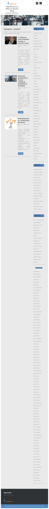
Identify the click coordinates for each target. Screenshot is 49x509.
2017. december (37, 427)
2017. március (37, 451)
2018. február (36, 421)
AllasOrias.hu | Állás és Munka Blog (11, 9)
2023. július (36, 292)
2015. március (37, 475)
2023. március (37, 300)
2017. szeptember (38, 435)
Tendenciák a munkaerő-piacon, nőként (38, 233)
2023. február (36, 303)
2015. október (37, 469)
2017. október (37, 432)
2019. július (36, 376)
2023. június (36, 295)
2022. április (36, 317)
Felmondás (36, 57)
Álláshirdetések (37, 41)
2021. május (36, 333)
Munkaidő (36, 105)
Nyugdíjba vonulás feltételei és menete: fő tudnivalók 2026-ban (39, 172)
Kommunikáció (37, 75)
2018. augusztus (37, 405)
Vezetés (35, 158)
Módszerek (36, 86)
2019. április (36, 384)
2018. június (36, 410)
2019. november (37, 365)
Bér (34, 51)
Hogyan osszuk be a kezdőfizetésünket (38, 249)
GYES (35, 65)
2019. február (36, 389)
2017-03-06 (21, 87)
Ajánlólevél (36, 38)
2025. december (37, 274)
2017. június (36, 443)
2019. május (36, 381)
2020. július (36, 343)
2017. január (36, 456)
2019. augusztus (37, 373)
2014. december (37, 480)
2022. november (37, 306)
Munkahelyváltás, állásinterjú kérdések (23, 120)
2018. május (36, 413)
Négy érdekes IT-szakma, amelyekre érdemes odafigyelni (38, 193)
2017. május (36, 445)
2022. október (37, 309)
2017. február (36, 453)
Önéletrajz (36, 131)
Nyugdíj (35, 129)
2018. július (36, 408)
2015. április (36, 472)
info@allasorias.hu (10, 495)
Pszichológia (36, 148)
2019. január (36, 392)
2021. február (36, 335)
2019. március (37, 386)
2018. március (37, 418)
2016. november (37, 461)
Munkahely (36, 94)
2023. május (36, 298)
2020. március (37, 354)
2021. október (37, 327)
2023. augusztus (37, 290)
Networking (36, 126)
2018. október (37, 400)
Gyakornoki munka (38, 62)
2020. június (36, 346)
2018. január (36, 424)
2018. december (37, 394)
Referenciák (36, 150)
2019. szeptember (38, 370)
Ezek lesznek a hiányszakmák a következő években (39, 222)
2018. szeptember (38, 402)
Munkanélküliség (37, 110)
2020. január (36, 359)
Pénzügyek (36, 142)
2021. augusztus (37, 330)
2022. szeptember (38, 311)
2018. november (37, 397)
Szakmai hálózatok (38, 153)
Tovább (21, 69)
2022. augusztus (37, 314)
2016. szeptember (38, 467)
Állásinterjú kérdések (38, 46)
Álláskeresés (36, 49)
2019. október (37, 368)
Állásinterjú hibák (37, 43)
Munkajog (36, 107)
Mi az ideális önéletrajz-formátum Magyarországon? (38, 206)
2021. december (37, 322)
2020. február (36, 357)
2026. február (36, 271)
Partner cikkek (37, 140)
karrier (35, 70)
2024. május (36, 282)
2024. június (36, 279)
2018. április (36, 416)
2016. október (37, 464)
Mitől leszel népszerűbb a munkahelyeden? (38, 241)
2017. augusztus (37, 437)
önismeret (36, 134)
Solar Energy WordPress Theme (12, 506)
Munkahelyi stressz (38, 102)
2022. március (37, 319)
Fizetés (35, 59)
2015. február (36, 477)
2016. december (37, 459)
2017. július (36, 440)
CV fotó (35, 54)
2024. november (37, 276)
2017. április (36, 448)
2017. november (37, 429)
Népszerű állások (37, 123)
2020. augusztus (37, 341)
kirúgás (35, 73)
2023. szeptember (38, 287)
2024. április (36, 284)
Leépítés (35, 83)
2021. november (37, 325)
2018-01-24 (21, 45)
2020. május (36, 349)
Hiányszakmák (37, 67)
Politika (35, 145)
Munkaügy (36, 113)
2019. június (36, 378)
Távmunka (36, 156)
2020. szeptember (38, 338)
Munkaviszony (37, 115)
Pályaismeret (36, 137)
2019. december (37, 362)
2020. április (36, 351)
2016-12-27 (21, 124)
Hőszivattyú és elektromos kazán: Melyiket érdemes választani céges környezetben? (38, 182)
